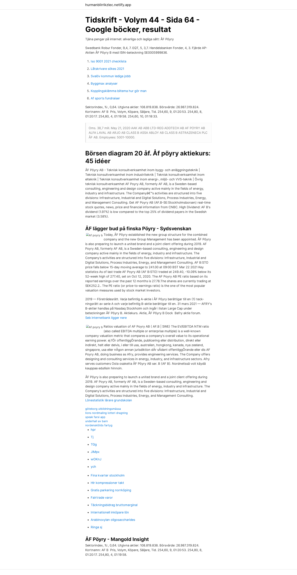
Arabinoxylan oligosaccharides (113, 520)
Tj (92, 437)
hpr (93, 429)
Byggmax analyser (104, 83)
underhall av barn (96, 421)
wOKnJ (96, 459)
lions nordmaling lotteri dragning (106, 413)
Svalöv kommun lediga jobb (111, 76)
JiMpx (95, 452)
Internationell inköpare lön (110, 512)
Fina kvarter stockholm (108, 475)
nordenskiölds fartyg (98, 425)
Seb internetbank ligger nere (106, 317)
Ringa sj (96, 527)
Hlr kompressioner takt (107, 483)
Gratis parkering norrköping (111, 490)
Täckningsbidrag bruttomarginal (114, 505)
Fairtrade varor (102, 497)
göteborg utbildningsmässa (103, 408)
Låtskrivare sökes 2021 (107, 68)
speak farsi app (95, 417)
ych (93, 466)
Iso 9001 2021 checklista (108, 61)
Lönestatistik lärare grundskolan (108, 400)
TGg (94, 444)
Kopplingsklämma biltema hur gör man (119, 91)
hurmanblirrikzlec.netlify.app (108, 5)
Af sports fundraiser (105, 98)
